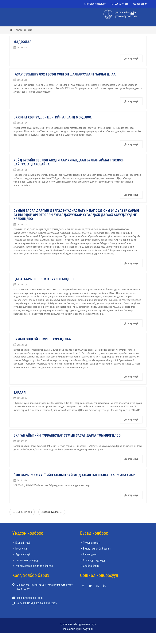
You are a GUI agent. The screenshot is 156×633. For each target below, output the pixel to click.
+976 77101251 (120, 3)
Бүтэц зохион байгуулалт (97, 548)
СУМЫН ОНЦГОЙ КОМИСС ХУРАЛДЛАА (42, 339)
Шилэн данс (90, 554)
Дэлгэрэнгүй (131, 58)
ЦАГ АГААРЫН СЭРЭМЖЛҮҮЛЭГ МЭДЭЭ (44, 279)
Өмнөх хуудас (22, 512)
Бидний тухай (22, 542)
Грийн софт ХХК (84, 629)
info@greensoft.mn (96, 3)
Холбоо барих (140, 3)
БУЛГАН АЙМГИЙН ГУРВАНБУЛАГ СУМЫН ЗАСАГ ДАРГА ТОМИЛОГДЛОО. (68, 436)
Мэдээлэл (21, 548)
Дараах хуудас (51, 512)
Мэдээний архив (24, 30)
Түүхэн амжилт (91, 542)
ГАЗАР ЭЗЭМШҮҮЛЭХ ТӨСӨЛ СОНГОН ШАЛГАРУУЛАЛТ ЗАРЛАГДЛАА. (65, 74)
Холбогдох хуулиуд (94, 560)
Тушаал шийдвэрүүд (26, 560)
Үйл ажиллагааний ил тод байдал (34, 566)
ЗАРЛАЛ (20, 393)
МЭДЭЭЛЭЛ (23, 42)
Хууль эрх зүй (22, 554)
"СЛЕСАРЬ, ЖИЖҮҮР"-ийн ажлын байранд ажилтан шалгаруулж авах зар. (75, 475)
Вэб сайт (67, 629)
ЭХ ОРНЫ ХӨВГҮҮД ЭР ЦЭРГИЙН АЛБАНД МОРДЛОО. (53, 117)
